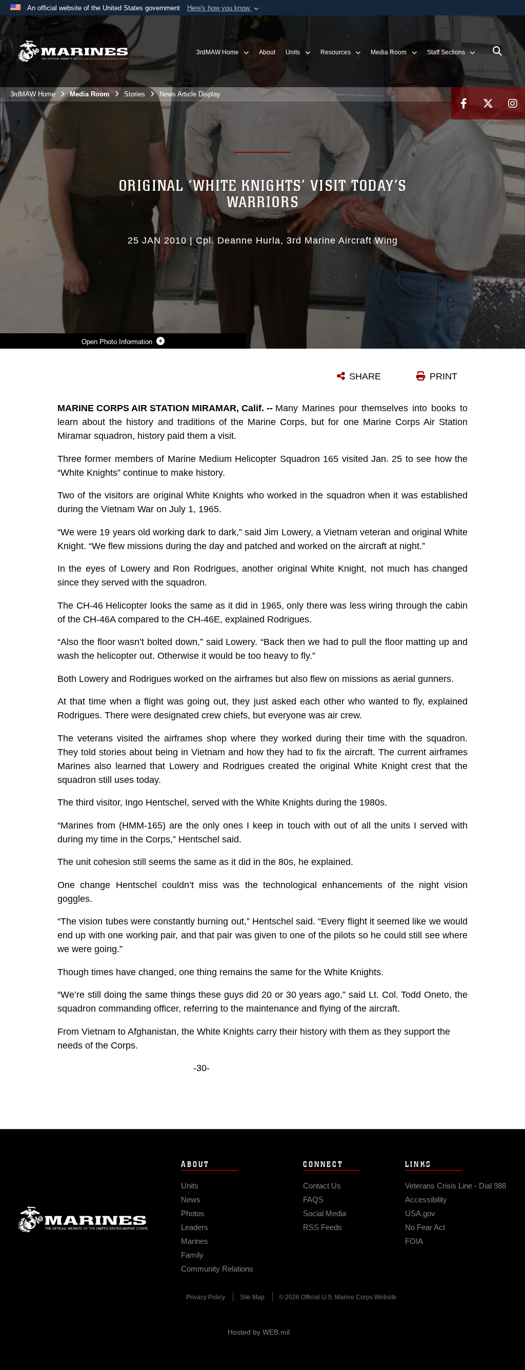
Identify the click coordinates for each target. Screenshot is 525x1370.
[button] (224, 8)
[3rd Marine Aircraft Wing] (73, 52)
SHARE (365, 376)
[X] (488, 103)
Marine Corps (83, 1219)
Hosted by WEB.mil (259, 1332)
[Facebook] (463, 103)
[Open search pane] (497, 51)
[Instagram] (512, 103)
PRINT (443, 376)
